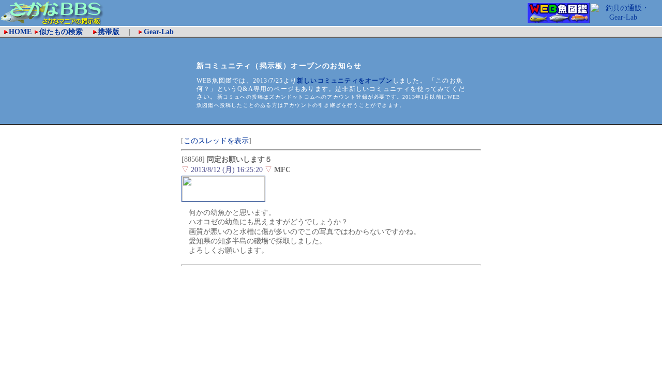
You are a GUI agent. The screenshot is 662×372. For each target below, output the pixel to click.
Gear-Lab (159, 32)
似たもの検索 (64, 32)
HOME (20, 32)
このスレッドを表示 (216, 141)
